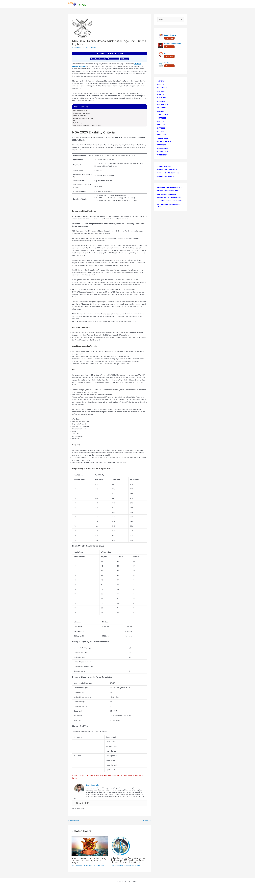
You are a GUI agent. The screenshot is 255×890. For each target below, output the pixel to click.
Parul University (113, 59)
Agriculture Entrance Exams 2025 (169, 201)
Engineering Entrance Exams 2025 (169, 187)
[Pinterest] (82, 803)
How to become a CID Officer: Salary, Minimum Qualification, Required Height (89, 860)
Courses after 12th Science (167, 169)
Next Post (147, 820)
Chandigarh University (98, 59)
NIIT (165, 53)
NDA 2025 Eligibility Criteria (82, 111)
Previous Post (74, 820)
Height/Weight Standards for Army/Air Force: (87, 125)
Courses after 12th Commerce (168, 173)
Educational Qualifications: (81, 113)
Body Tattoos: (77, 123)
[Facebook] (74, 803)
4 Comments (76, 48)
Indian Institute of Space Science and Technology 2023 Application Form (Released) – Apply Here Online (128, 860)
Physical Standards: (79, 115)
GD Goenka (124, 59)
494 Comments (77, 865)
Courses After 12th (164, 166)
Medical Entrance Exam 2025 (168, 191)
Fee (74, 120)
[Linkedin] (80, 803)
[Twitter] (77, 803)
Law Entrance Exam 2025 (166, 194)
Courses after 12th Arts (165, 176)
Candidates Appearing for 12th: (83, 118)
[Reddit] (85, 803)
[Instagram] (88, 803)
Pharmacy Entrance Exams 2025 (169, 197)
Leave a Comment (117, 865)
